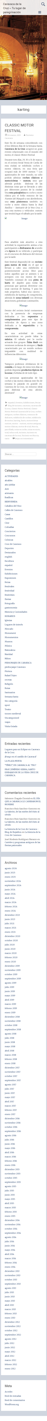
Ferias (37, 403)
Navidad (9, 654)
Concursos (10, 535)
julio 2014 (9, 1241)
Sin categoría (11, 701)
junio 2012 (10, 1347)
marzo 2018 (10, 1055)
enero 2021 (10, 932)
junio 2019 (10, 991)
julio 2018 (9, 1038)
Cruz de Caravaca (13, 544)
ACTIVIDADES (11, 476)
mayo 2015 (10, 1199)
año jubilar (10, 484)
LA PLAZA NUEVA (13, 761)
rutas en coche (20, 429)
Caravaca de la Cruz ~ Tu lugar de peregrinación (14, 8)
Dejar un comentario (24, 438)
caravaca (26, 406)
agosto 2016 (10, 1135)
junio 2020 (10, 949)
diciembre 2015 (12, 1169)
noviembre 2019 (13, 970)
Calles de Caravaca (13, 510)
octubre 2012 (11, 1330)
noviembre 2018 (13, 1021)
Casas (7, 514)
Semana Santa (11, 696)
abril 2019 (9, 1000)
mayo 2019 (10, 995)
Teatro (8, 709)
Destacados (10, 552)
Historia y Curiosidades (16, 612)
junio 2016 (10, 1144)
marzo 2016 (10, 1156)
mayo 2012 (10, 1351)
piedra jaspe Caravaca (15, 667)
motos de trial (24, 426)
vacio (7, 438)
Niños (8, 658)
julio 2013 (9, 1292)
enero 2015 (10, 1216)
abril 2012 (9, 1356)
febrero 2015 (11, 1212)
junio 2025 (10, 872)
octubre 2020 (11, 940)
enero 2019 (10, 1012)
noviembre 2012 (13, 1326)
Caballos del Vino (13, 506)
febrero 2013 (11, 1313)
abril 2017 (9, 1101)
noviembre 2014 (13, 1224)
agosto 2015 (10, 1186)
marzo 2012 (10, 1360)
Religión (9, 684)
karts (23, 420)
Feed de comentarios (15, 1400)
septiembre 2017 (13, 1080)
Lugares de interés (14, 624)
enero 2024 (10, 911)
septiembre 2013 (13, 1284)
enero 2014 (10, 1267)
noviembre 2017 (12, 1072)
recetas (8, 679)
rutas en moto (34, 429)
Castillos (9, 518)
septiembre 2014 (13, 1233)
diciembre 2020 (12, 936)
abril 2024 (10, 898)
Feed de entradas (13, 1396)
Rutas (7, 688)
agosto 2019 (10, 983)
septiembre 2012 (13, 1334)
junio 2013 (10, 1296)
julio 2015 (9, 1190)
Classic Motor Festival (21, 408)
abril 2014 (9, 1254)
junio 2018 (10, 1042)
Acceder (9, 1391)
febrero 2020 (11, 957)
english (8, 557)
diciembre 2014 (12, 1220)
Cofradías (9, 527)
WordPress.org (12, 1404)
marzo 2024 (10, 902)
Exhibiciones (28, 403)
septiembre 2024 (13, 885)
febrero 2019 (11, 1008)
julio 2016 (9, 1139)
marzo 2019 (10, 1004)
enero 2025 (10, 877)
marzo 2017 (10, 1106)
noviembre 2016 (13, 1122)
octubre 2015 (11, 1178)
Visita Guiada (11, 726)
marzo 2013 (10, 1309)
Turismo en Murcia (30, 435)
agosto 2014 (10, 1237)
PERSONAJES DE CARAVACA (18, 662)
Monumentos (11, 637)
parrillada (9, 429)
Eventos (19, 403)
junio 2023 (10, 919)
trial (7, 432)
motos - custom (19, 423)
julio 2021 (9, 923)
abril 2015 (9, 1203)
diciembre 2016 (12, 1118)
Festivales (9, 586)
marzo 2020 (11, 953)
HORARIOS (10, 616)
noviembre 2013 (12, 1275)
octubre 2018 (11, 1025)
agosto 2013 (10, 1288)
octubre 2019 (11, 974)
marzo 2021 (10, 927)
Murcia (35, 426)
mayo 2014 (10, 1250)
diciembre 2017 (12, 1067)
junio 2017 (10, 1093)
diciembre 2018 (12, 1016)
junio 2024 (10, 889)
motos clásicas (11, 426)
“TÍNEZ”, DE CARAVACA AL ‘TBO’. (20, 765)
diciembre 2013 (12, 1271)
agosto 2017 (10, 1084)
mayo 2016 (10, 1148)
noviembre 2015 (12, 1173)
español (11, 403)
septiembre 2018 (13, 1029)
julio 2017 (9, 1089)
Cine (7, 523)
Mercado (9, 629)
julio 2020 (10, 944)
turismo (22, 432)
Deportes (9, 548)
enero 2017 (10, 1114)
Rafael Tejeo (11, 675)
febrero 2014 (11, 1262)
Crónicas (9, 540)
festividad (9, 590)
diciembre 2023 (12, 915)
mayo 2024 (10, 894)
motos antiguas (34, 423)
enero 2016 (10, 1165)
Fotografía (10, 603)
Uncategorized (12, 718)
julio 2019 (9, 987)
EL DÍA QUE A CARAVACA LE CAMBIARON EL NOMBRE (23, 801)
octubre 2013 (11, 1279)
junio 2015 (10, 1195)
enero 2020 (10, 961)
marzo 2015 (10, 1207)
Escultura (9, 561)
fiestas (8, 599)
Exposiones (10, 578)
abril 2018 (9, 1050)
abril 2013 (9, 1305)
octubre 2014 (11, 1228)
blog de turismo (15, 406)
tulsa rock (13, 432)
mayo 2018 (10, 1046)
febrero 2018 (11, 1059)
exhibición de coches (22, 417)
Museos (8, 641)
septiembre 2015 (13, 1182)
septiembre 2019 (13, 978)
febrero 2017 (11, 1110)
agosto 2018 (10, 1033)
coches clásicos (19, 414)
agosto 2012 (10, 1339)
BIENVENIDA (11, 501)
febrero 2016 (11, 1161)
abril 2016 (9, 1152)
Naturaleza (10, 650)
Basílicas (9, 497)
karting (17, 420)
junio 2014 (10, 1245)
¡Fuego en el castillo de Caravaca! (20, 756)
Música (8, 646)
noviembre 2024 (13, 881)
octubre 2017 (11, 1076)
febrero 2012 (11, 1364)
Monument (10, 633)
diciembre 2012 (12, 1322)
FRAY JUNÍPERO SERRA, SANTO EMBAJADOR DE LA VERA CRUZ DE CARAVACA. (21, 772)
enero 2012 (10, 1368)
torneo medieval (13, 713)
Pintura (8, 671)
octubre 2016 (11, 1127)
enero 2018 (10, 1063)
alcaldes (8, 480)
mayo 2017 (10, 1097)
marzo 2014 (10, 1258)
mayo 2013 (10, 1301)
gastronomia (11, 607)
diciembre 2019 (12, 966)
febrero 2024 (11, 906)
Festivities (10, 595)
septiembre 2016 (13, 1131)
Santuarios (10, 692)
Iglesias (8, 620)
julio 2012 (9, 1343)
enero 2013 (10, 1318)
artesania (9, 493)
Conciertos (10, 531)
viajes (7, 722)
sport (7, 705)
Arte (7, 489)
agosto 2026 (11, 868)
